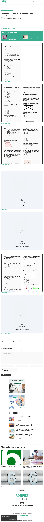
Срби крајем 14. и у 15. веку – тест (8, 466)
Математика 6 (4, 10)
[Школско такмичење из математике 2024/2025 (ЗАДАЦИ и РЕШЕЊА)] (33, 457)
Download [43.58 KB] (6, 164)
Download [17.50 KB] (6, 209)
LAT (36, 1)
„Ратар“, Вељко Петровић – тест (8, 486)
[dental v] (17, 401)
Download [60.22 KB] (6, 251)
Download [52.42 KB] (6, 333)
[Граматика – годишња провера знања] (33, 477)
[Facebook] (21, 503)
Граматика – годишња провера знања (31, 486)
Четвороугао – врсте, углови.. (8, 28)
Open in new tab (26, 205)
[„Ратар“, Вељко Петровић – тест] (11, 477)
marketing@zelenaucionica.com (22, 515)
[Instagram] (23, 503)
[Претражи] (38, 1)
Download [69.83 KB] (6, 123)
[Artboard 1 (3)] (17, 385)
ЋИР (34, 1)
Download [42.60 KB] (6, 292)
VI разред (10, 10)
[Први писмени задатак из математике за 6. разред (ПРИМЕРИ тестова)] (32, 37)
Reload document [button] (18, 205)
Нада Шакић (5, 15)
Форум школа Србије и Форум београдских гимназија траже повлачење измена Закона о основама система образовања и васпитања (24, 435)
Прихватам (12, 519)
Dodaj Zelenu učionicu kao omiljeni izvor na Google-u (12, 18)
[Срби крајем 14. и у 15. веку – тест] (11, 457)
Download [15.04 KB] (6, 81)
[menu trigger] (41, 1)
